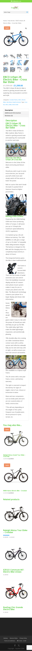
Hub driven (11, 21)
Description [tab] (9, 110)
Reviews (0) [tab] (9, 116)
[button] (26, 28)
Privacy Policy (23, 638)
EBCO (19, 100)
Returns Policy (14, 638)
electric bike (15, 104)
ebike (10, 104)
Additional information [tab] (13, 113)
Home (5, 21)
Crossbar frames (13, 100)
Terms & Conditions (9, 640)
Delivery (5, 638)
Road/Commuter (17, 102)
